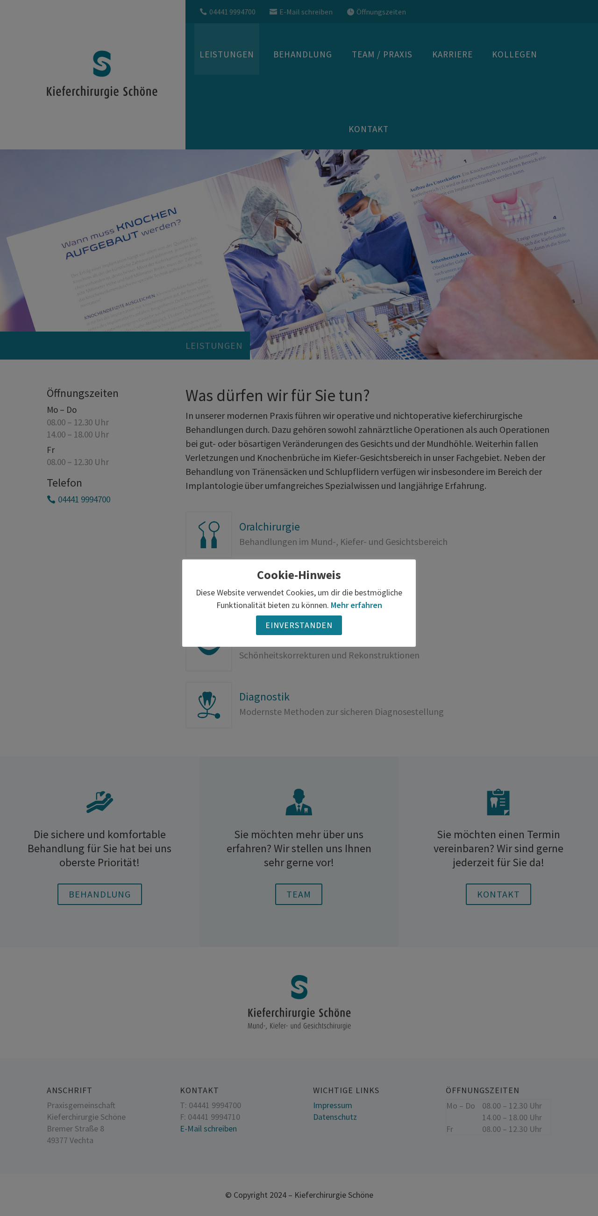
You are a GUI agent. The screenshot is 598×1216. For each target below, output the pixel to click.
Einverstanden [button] (299, 625)
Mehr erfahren (356, 605)
